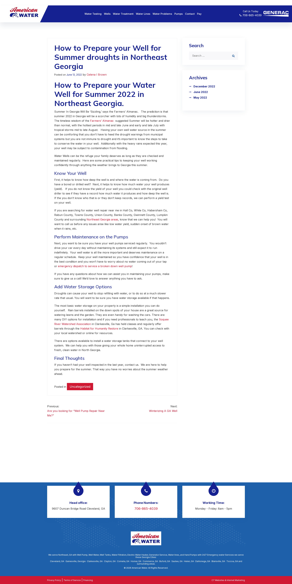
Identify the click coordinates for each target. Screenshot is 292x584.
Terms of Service (72, 580)
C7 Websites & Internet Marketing (228, 580)
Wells (107, 13)
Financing (88, 580)
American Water (139, 568)
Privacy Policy (54, 580)
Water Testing (93, 13)
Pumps (178, 13)
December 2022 (204, 86)
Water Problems (162, 13)
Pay (199, 13)
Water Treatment (123, 13)
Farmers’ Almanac (102, 120)
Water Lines (143, 13)
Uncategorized (80, 386)
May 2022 (200, 97)
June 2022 (200, 92)
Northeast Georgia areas (102, 219)
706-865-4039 (252, 15)
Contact (190, 13)
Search (196, 45)
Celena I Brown (97, 74)
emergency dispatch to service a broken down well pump (95, 266)
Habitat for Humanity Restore (99, 328)
